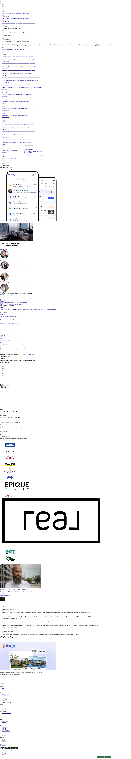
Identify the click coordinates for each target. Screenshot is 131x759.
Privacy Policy (4, 752)
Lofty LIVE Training (5, 690)
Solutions (3, 24)
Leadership (4, 741)
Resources (4, 121)
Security (3, 754)
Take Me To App (3, 220)
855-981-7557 (4, 698)
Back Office (4, 735)
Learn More (21, 1)
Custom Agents (4, 709)
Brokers (3, 683)
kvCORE (4, 722)
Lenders (3, 684)
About (3, 739)
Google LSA (4, 717)
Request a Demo (7, 162)
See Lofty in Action (3, 249)
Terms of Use (4, 751)
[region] (65, 757)
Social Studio (4, 732)
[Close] (129, 757)
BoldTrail (4, 723)
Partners (3, 136)
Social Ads (4, 716)
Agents (3, 681)
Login (3, 162)
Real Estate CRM (5, 727)
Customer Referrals (5, 694)
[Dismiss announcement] (0, 2)
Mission (3, 740)
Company (4, 144)
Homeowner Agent (5, 707)
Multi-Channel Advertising (6, 713)
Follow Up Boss (5, 721)
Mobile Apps (4, 733)
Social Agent (4, 708)
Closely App (4, 734)
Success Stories (4, 689)
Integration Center (5, 695)
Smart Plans (4, 729)
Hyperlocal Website (5, 730)
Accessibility (4, 753)
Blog (3, 688)
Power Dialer (4, 728)
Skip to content (2, 0)
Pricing (3, 120)
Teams (3, 682)
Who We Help (4, 4)
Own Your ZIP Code (5, 715)
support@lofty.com (5, 699)
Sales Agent (4, 706)
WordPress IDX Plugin (6, 731)
